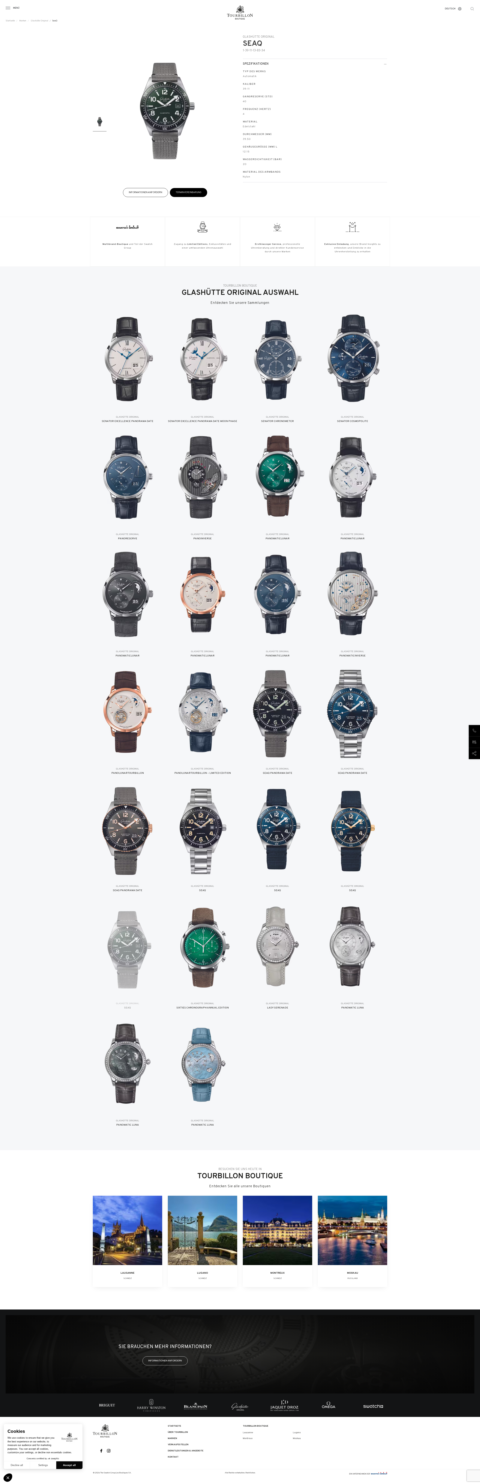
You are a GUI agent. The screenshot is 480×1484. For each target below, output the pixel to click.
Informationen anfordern (145, 192)
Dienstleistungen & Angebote (185, 1451)
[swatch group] (379, 1474)
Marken (22, 21)
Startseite (10, 21)
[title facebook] (101, 1451)
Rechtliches (250, 1473)
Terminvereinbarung (188, 192)
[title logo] (105, 1431)
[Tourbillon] (240, 12)
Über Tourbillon (178, 1432)
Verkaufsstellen (178, 1445)
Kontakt (173, 1457)
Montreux (248, 1438)
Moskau (297, 1438)
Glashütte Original (39, 21)
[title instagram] (109, 1451)
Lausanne (248, 1433)
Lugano (297, 1433)
